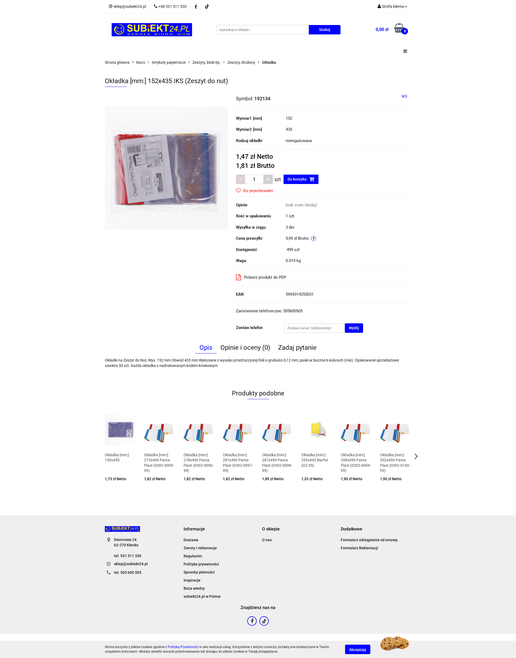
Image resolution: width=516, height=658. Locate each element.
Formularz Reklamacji (359, 548)
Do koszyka (297, 179)
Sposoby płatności (199, 572)
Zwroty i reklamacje (200, 548)
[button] (194, 529)
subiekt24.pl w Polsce (202, 596)
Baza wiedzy (194, 588)
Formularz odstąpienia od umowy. (369, 540)
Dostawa (191, 540)
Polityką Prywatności (183, 647)
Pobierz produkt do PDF (265, 277)
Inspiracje (192, 580)
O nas (267, 540)
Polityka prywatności (201, 564)
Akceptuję (357, 649)
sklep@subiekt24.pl (131, 564)
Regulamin (193, 556)
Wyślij (354, 328)
